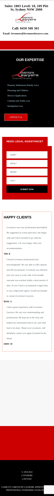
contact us (16, 117)
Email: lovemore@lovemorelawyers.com (25, 33)
